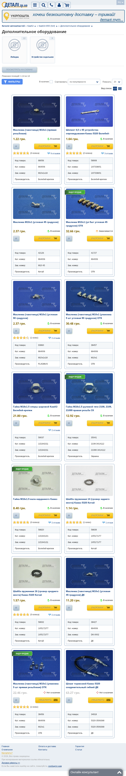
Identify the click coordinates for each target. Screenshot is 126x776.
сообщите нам (55, 766)
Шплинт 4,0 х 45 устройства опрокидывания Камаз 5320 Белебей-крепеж (88, 133)
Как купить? (7, 753)
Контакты (42, 750)
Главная (5, 746)
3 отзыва (109, 153)
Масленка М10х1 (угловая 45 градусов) (36, 222)
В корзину (45, 146)
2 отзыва (56, 338)
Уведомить (45, 699)
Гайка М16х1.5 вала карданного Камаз (35, 499)
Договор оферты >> (11, 763)
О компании (7, 750)
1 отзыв (109, 523)
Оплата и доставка (47, 746)
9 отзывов (55, 153)
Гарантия (79, 746)
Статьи (78, 750)
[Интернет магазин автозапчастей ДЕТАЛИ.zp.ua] (15, 5)
